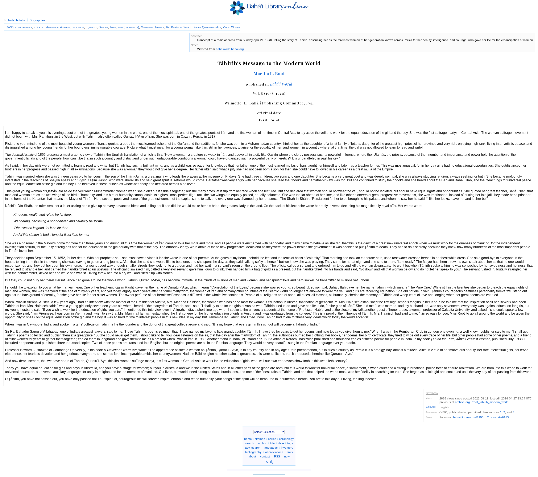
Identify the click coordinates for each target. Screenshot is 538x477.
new (287, 456)
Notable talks (16, 20)
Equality (91, 27)
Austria (65, 27)
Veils (226, 27)
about (252, 456)
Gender (103, 27)
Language (430, 407)
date (281, 443)
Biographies (37, 20)
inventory (287, 447)
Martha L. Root (269, 73)
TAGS (10, 27)
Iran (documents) (128, 27)
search (249, 443)
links (290, 452)
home (248, 438)
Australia (52, 27)
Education (77, 27)
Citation (491, 417)
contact (265, 456)
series (272, 438)
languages (271, 447)
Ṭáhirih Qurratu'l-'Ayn (206, 27)
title (272, 443)
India (113, 27)
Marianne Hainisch (152, 27)
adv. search (252, 447)
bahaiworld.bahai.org (230, 49)
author (262, 443)
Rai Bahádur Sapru (178, 27)
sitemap (260, 438)
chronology (286, 438)
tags (290, 443)
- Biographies (23, 27)
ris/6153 (503, 417)
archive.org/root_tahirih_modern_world (482, 402)
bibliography (253, 452)
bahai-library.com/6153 (468, 417)
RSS (277, 456)
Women (235, 27)
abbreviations (274, 452)
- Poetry (39, 27)
